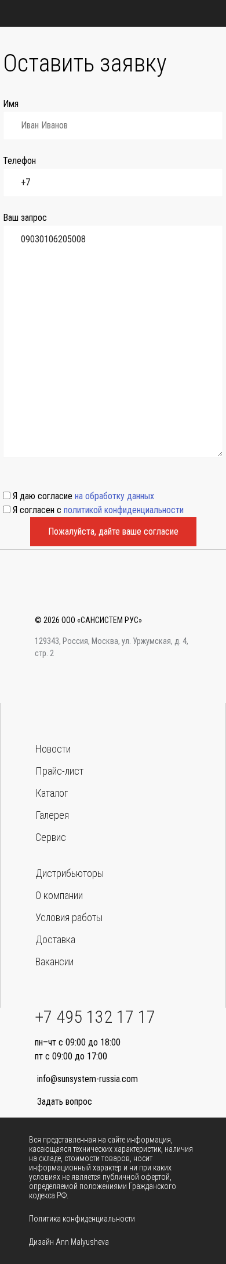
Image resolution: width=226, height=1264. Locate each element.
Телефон (19, 160)
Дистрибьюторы (69, 873)
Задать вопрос (64, 1101)
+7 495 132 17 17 (95, 1017)
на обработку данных (114, 496)
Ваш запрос (25, 217)
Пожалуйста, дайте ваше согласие (113, 531)
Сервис (50, 837)
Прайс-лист (59, 771)
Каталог (51, 793)
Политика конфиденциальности (82, 1218)
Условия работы (69, 917)
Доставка (55, 939)
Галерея (52, 815)
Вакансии (54, 961)
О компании (59, 895)
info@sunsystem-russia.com (87, 1078)
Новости (53, 749)
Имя (11, 103)
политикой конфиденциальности (124, 509)
